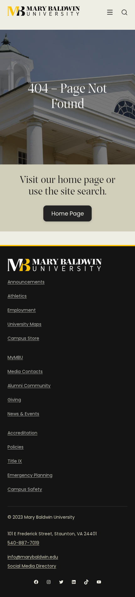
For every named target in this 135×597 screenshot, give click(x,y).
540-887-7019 (23, 543)
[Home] (44, 11)
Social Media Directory (32, 566)
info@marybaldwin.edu (33, 557)
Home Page (67, 213)
